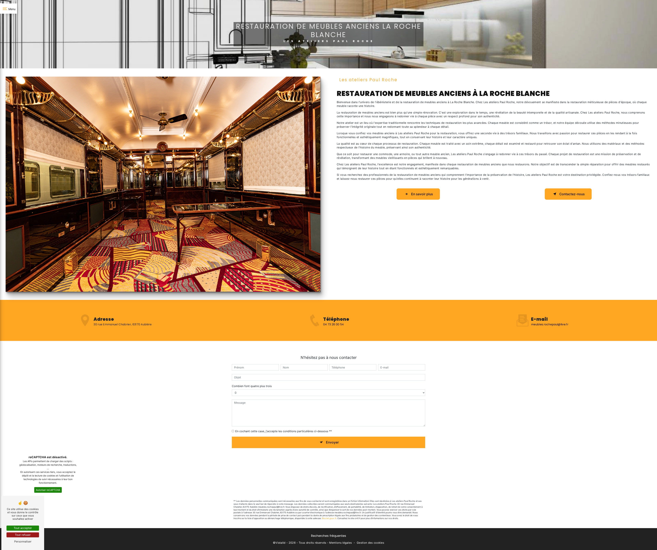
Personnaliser (22, 541)
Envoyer (332, 442)
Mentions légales (340, 542)
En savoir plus (422, 194)
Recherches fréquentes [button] (328, 536)
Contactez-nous (572, 194)
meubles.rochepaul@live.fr (549, 324)
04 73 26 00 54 (333, 324)
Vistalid (280, 542)
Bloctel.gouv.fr (329, 518)
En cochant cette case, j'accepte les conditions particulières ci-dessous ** (283, 431)
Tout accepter (23, 528)
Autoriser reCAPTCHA (48, 489)
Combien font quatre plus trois (252, 386)
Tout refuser (23, 534)
